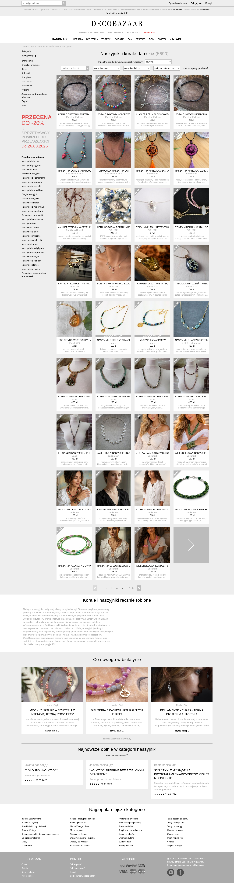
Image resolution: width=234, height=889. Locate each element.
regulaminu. (199, 862)
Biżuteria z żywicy (29, 822)
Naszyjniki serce (29, 244)
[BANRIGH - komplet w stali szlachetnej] (74, 263)
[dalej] (191, 545)
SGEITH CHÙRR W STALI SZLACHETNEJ (118, 283)
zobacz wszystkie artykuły (117, 738)
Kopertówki (26, 845)
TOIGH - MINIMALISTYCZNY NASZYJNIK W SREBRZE (164, 227)
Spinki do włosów (127, 834)
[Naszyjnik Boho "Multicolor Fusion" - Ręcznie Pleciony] (74, 488)
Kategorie (26, 51)
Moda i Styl (52, 705)
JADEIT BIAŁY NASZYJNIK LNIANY (115, 453)
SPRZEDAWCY (115, 32)
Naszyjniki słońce (30, 265)
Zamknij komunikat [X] (117, 13)
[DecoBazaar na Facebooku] (180, 872)
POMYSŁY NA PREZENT (91, 32)
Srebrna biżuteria (126, 838)
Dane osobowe (28, 872)
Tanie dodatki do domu (177, 819)
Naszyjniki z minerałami (33, 207)
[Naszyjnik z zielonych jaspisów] (113, 319)
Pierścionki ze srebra (79, 845)
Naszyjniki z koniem (31, 260)
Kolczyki (25, 73)
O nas (24, 864)
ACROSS (113, 230)
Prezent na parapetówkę (130, 822)
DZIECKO (140, 39)
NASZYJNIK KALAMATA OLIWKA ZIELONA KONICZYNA (86, 566)
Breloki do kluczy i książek (33, 826)
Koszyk (209, 3)
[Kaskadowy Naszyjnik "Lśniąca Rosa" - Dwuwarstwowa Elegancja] (113, 488)
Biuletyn (25, 868)
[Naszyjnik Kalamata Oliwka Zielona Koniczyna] (74, 545)
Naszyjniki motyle (30, 256)
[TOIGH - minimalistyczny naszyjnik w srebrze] (152, 206)
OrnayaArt (152, 173)
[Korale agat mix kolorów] (113, 93)
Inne (23, 105)
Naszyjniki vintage (30, 202)
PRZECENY (150, 32)
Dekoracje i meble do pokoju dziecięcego (40, 834)
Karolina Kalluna (74, 117)
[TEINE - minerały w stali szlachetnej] (191, 206)
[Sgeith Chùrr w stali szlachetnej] (113, 263)
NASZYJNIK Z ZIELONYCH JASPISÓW (117, 340)
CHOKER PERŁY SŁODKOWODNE (154, 114)
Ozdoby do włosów (78, 842)
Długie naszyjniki (29, 194)
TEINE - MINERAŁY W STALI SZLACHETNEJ (198, 227)
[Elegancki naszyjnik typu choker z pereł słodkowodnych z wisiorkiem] (74, 375)
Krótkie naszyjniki (30, 198)
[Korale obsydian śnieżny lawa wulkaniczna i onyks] (74, 93)
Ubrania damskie (175, 830)
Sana (74, 399)
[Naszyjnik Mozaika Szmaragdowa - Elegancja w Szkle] (191, 488)
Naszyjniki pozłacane (32, 182)
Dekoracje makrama (30, 838)
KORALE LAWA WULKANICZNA (191, 114)
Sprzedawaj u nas (178, 3)
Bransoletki (27, 60)
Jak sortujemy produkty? (195, 68)
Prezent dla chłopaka (128, 819)
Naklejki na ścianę (78, 834)
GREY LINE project (191, 343)
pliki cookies (199, 865)
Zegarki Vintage (174, 845)
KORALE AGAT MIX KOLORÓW (113, 114)
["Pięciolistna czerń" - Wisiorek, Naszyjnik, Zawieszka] (191, 263)
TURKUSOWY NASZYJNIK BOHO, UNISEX (119, 170)
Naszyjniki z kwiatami (32, 211)
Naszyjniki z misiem (31, 269)
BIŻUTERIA (92, 39)
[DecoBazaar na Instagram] (170, 872)
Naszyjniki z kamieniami (33, 177)
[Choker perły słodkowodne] (152, 93)
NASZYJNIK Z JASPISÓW (152, 340)
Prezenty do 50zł (126, 826)
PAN (130, 39)
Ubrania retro (173, 834)
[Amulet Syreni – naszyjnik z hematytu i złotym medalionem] (74, 206)
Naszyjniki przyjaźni (31, 165)
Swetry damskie (126, 845)
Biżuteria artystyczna (31, 819)
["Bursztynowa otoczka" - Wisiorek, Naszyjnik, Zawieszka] (74, 319)
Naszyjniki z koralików (32, 190)
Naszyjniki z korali (30, 227)
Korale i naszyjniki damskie (82, 819)
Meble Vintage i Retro (80, 826)
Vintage (170, 842)
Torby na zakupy (174, 826)
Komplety (26, 77)
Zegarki (25, 101)
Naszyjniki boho (29, 223)
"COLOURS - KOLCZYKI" (41, 770)
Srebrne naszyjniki (30, 173)
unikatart (152, 456)
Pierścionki (26, 85)
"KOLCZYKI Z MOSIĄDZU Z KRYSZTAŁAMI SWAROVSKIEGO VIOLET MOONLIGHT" (181, 774)
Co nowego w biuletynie (117, 659)
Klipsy (24, 69)
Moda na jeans (77, 830)
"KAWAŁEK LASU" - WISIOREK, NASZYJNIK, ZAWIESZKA (165, 283)
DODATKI (119, 39)
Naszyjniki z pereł (30, 231)
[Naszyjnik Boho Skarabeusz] (74, 150)
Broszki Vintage (28, 830)
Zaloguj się (196, 3)
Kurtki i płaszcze (77, 822)
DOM (151, 39)
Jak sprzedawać (77, 868)
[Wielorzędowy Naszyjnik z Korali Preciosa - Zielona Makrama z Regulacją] (191, 432)
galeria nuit (113, 456)
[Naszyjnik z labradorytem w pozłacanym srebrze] (191, 319)
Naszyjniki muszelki (31, 186)
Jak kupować (76, 864)
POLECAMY (133, 32)
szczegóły (177, 9)
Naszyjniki (26, 81)
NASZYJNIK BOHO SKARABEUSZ (75, 170)
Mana (113, 343)
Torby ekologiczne (175, 822)
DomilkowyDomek (74, 230)
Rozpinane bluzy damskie (130, 830)
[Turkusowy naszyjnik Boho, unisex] (113, 150)
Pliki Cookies (27, 876)
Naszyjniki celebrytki (31, 240)
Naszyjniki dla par (30, 161)
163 (131, 588)
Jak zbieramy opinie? (117, 755)
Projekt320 (152, 286)
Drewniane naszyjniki (32, 215)
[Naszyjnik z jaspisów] (152, 319)
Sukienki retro (125, 842)
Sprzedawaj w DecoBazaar (82, 876)
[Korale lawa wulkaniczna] (191, 93)
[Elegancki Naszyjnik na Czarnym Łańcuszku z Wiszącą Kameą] (152, 488)
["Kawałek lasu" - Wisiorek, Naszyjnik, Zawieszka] (152, 263)
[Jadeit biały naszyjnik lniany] (113, 432)
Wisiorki (25, 89)
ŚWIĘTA (162, 39)
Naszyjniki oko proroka (32, 252)
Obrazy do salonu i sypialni (82, 838)
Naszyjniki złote (29, 169)
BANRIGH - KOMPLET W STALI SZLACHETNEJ (82, 283)
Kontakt (73, 872)
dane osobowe (184, 865)
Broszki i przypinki (30, 65)
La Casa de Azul (74, 173)
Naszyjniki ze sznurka (32, 219)
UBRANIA (78, 39)
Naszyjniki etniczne (31, 236)
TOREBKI (106, 39)
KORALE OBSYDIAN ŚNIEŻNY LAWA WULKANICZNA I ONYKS (90, 114)
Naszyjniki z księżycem (32, 248)
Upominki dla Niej (175, 838)
